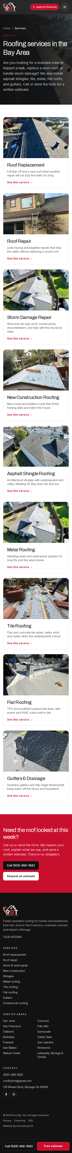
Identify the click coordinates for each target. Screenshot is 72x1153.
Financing (19, 1120)
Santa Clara (44, 1037)
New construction (14, 970)
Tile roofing (10, 987)
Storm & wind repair (15, 965)
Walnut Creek (11, 1053)
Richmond (43, 1047)
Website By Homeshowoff (18, 1126)
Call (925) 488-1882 (21, 865)
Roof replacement (14, 954)
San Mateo (10, 1047)
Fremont (8, 1042)
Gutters (7, 997)
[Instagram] (14, 1094)
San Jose (9, 1020)
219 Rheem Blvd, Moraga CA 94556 (25, 1087)
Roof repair (10, 960)
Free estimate (53, 1146)
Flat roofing (10, 992)
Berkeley (9, 1037)
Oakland (8, 1031)
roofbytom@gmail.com (17, 1080)
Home (7, 28)
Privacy (7, 1120)
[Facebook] (6, 1094)
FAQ (30, 1120)
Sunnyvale (44, 1031)
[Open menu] (64, 7)
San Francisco (12, 1026)
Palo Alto (43, 1026)
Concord (43, 1020)
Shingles (8, 976)
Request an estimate (21, 876)
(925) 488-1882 (13, 1074)
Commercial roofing (15, 1003)
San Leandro (45, 1042)
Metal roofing (11, 981)
